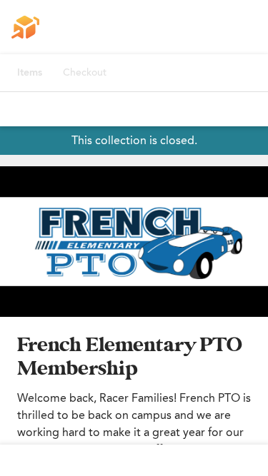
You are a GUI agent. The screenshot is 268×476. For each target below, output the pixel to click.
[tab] (29, 72)
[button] (134, 241)
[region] (134, 241)
